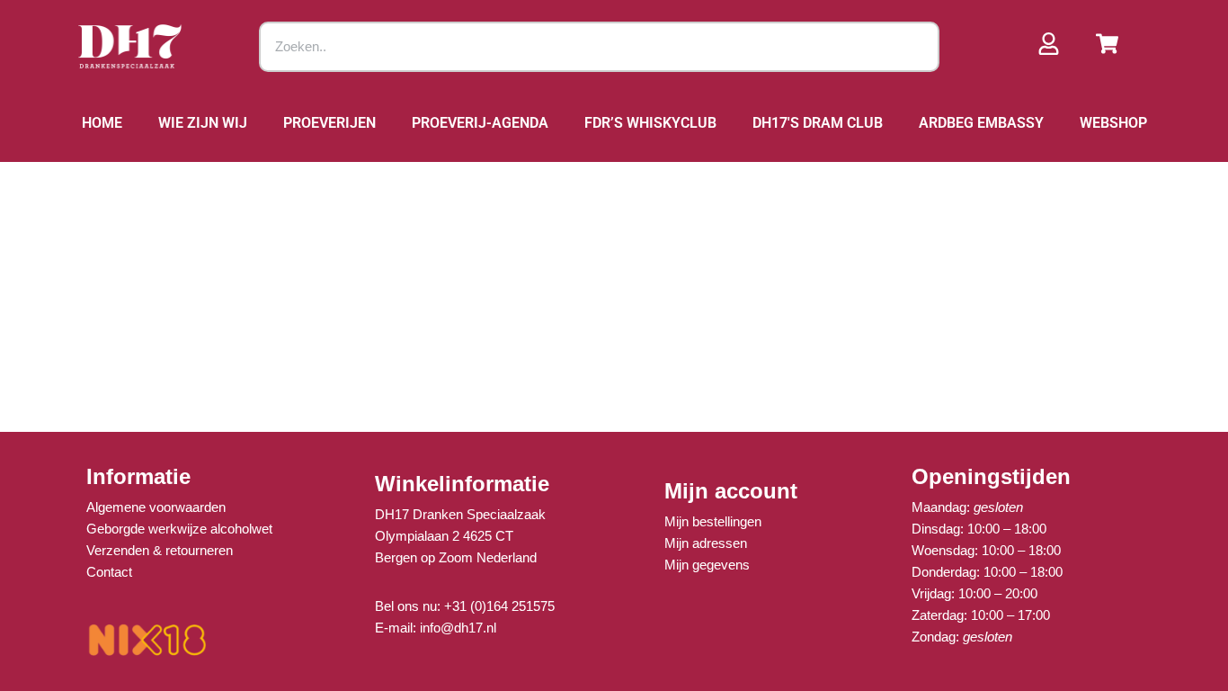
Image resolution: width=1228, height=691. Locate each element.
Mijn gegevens (707, 564)
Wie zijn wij (202, 122)
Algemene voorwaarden (156, 507)
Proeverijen (329, 122)
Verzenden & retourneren (159, 550)
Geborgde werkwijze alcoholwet (179, 528)
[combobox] (599, 47)
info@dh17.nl (458, 627)
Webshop (1113, 122)
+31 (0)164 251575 (499, 606)
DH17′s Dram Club (817, 122)
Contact (109, 571)
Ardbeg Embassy (981, 122)
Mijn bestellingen (712, 521)
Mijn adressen (705, 543)
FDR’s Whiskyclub (650, 122)
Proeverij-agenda (480, 122)
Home (102, 122)
